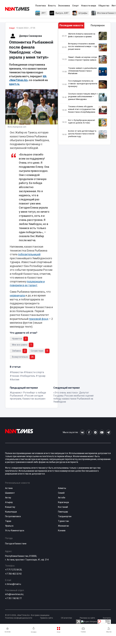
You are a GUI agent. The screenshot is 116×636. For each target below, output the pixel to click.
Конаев (61, 530)
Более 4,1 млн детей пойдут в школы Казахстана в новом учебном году (82, 134)
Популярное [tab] (98, 25)
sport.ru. (14, 84)
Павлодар (63, 511)
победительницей (29, 254)
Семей (61, 493)
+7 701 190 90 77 (13, 598)
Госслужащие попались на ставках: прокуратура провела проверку (82, 83)
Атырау (9, 502)
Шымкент (10, 493)
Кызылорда (11, 511)
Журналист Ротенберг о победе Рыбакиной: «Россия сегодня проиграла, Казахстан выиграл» (28, 395)
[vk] (82, 432)
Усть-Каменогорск (14, 530)
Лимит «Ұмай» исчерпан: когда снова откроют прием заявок (82, 58)
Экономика (64, 5)
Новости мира (88, 5)
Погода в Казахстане (15, 543)
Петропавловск (13, 516)
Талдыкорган (64, 516)
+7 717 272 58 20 (13, 569)
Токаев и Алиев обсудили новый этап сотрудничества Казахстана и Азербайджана (81, 109)
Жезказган (63, 526)
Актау (8, 497)
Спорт (75, 5)
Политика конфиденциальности (18, 618)
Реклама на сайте (87, 618)
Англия (15, 379)
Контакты (107, 618)
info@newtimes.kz (14, 594)
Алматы (62, 488)
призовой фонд (38, 318)
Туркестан (63, 521)
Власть (52, 5)
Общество (103, 5)
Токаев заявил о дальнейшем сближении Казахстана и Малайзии (82, 71)
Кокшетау (10, 507)
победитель (28, 375)
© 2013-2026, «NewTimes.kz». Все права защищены (27, 615)
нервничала (17, 295)
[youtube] (101, 432)
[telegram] (108, 432)
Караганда (63, 502)
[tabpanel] (84, 87)
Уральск (9, 526)
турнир (41, 375)
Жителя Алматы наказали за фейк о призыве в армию (81, 35)
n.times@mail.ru (13, 584)
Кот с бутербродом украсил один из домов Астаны (81, 121)
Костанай (63, 507)
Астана (9, 488)
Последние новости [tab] (71, 25)
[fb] (88, 432)
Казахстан (17, 372)
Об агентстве (66, 618)
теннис (15, 375)
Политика (40, 5)
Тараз (8, 521)
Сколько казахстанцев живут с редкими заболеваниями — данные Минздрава (83, 96)
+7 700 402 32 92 (13, 574)
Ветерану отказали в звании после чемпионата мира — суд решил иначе (82, 46)
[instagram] (95, 432)
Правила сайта (46, 618)
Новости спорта (35, 372)
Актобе (61, 497)
